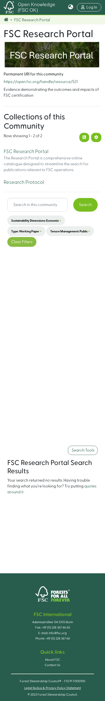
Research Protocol (24, 182)
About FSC (52, 659)
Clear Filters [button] (21, 242)
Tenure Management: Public (70, 231)
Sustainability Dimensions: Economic (36, 220)
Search (85, 205)
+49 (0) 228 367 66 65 (56, 627)
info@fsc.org (58, 633)
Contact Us (52, 665)
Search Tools (82, 450)
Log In (93, 7)
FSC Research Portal (26, 151)
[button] (70, 7)
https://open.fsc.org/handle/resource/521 (41, 82)
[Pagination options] (96, 137)
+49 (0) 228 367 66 (57, 638)
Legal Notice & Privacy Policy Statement (52, 688)
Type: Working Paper (26, 231)
